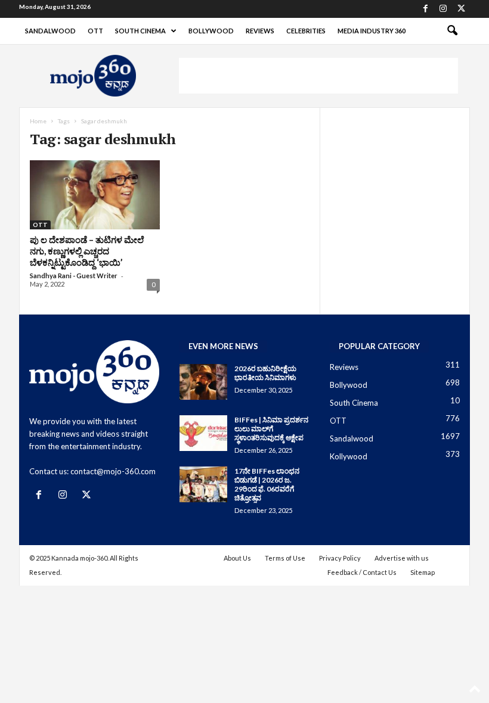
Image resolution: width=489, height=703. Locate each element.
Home (38, 121)
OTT (95, 31)
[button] (452, 31)
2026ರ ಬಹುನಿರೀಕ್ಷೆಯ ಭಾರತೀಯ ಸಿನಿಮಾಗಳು (265, 373)
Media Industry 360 (372, 31)
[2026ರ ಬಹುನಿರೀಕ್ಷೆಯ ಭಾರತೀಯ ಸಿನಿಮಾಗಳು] (203, 382)
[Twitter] (461, 9)
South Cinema (140, 31)
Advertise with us (402, 558)
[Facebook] (425, 9)
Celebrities (306, 31)
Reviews (260, 31)
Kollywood (348, 456)
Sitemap (422, 572)
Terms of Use (285, 558)
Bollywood (211, 31)
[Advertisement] (318, 76)
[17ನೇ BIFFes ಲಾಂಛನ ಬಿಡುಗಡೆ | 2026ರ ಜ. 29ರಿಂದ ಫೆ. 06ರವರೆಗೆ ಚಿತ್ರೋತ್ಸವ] (203, 484)
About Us (237, 558)
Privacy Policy (340, 558)
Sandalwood (50, 31)
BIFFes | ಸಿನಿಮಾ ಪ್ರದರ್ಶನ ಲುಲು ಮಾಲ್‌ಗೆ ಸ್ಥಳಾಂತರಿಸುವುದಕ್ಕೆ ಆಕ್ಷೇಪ (271, 428)
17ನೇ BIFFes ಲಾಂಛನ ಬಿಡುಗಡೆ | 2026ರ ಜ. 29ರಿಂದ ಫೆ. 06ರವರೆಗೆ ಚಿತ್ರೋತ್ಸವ (266, 484)
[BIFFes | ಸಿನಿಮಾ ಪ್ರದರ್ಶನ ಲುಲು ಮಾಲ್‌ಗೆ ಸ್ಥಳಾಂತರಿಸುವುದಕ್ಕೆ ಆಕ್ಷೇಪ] (203, 433)
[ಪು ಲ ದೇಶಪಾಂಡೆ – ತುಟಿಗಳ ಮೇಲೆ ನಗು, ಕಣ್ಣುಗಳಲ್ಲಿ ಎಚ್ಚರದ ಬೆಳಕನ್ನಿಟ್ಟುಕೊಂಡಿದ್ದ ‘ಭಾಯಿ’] (95, 194)
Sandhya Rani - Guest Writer (73, 275)
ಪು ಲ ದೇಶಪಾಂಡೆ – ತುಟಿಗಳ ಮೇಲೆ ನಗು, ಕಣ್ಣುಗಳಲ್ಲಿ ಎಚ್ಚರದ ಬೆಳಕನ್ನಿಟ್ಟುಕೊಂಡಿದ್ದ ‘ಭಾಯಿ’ (87, 250)
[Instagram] (443, 9)
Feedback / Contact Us (362, 572)
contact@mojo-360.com (113, 471)
